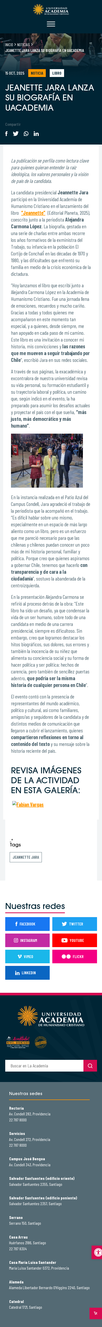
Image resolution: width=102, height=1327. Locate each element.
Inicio (9, 44)
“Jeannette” (33, 213)
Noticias (23, 44)
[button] (97, 1252)
